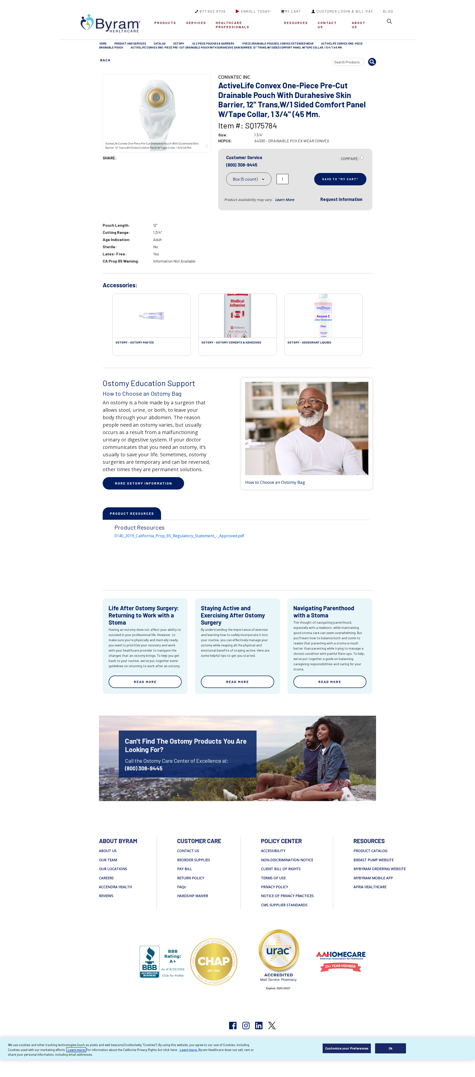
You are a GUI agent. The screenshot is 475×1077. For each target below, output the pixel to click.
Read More (145, 682)
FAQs (181, 886)
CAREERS (106, 878)
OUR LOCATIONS (113, 868)
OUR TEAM (108, 859)
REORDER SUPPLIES (193, 859)
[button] (390, 22)
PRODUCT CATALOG (370, 850)
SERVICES (196, 23)
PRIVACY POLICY (274, 886)
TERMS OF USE (273, 878)
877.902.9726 (213, 11)
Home (103, 43)
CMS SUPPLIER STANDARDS (284, 905)
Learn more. (76, 1050)
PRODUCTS (165, 23)
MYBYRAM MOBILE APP (373, 878)
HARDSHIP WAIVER (192, 895)
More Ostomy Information (143, 483)
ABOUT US (358, 25)
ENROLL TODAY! (256, 11)
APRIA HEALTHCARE (370, 886)
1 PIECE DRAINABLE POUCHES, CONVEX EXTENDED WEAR (277, 43)
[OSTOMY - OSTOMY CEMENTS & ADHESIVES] (237, 316)
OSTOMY (178, 43)
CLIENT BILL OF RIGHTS (281, 868)
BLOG (388, 11)
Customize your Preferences (346, 1048)
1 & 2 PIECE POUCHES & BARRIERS (213, 43)
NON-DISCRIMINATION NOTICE (287, 859)
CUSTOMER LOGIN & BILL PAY (344, 11)
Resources (296, 23)
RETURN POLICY (190, 878)
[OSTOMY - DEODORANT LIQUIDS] (323, 316)
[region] (237, 1049)
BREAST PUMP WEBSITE (374, 859)
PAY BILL (184, 868)
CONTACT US (327, 25)
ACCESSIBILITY (273, 850)
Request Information (341, 199)
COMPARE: (350, 158)
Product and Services (130, 43)
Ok (390, 1048)
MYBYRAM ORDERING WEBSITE (380, 868)
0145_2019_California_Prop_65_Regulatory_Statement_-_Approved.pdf (179, 535)
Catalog (160, 43)
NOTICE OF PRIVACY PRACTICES (287, 895)
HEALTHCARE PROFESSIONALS (232, 25)
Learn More (284, 199)
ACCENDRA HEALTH (115, 886)
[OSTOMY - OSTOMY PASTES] (151, 316)
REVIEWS (106, 895)
